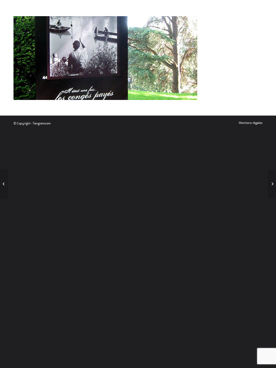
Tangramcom (42, 123)
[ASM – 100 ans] (272, 184)
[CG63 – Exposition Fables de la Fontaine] (4, 184)
